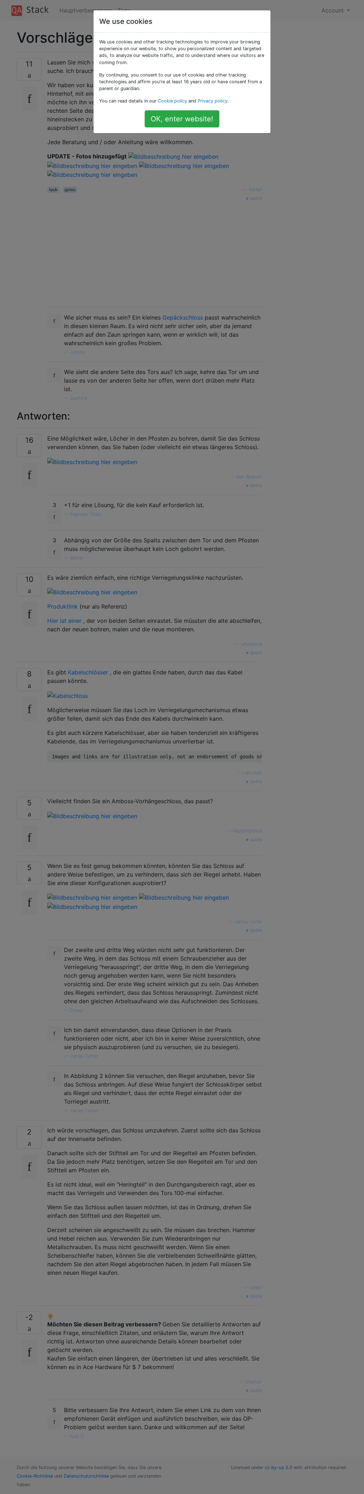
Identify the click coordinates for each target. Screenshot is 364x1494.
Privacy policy (213, 101)
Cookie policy (172, 101)
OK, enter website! (182, 119)
